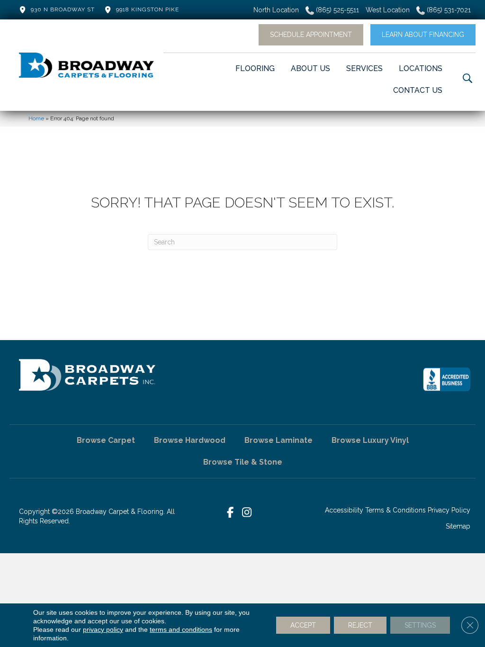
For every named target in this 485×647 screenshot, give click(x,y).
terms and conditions (181, 629)
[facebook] (230, 513)
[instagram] (247, 513)
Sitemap (458, 526)
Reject (360, 625)
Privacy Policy (449, 510)
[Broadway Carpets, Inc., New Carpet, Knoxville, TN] (446, 379)
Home (36, 118)
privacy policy (103, 629)
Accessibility (344, 510)
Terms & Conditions (395, 510)
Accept (303, 625)
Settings (420, 625)
